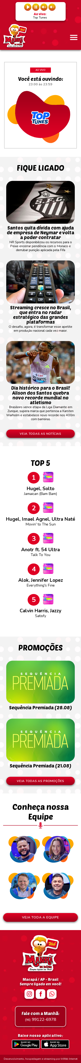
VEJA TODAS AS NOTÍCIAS (40, 434)
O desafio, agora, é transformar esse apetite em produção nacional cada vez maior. (40, 319)
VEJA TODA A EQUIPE (40, 917)
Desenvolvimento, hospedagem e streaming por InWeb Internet (40, 1059)
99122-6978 (40, 1016)
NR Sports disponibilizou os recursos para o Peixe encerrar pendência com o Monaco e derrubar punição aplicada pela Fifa (40, 238)
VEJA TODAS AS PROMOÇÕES (40, 781)
